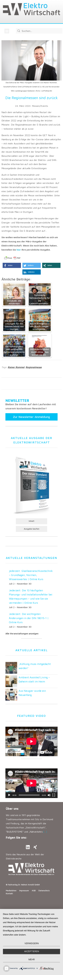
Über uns (12, 808)
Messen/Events (40, 106)
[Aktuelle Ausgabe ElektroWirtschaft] (31, 484)
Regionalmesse (34, 367)
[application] (31, 783)
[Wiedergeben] (9, 795)
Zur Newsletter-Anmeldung (31, 416)
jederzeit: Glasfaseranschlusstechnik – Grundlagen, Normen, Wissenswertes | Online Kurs (31, 575)
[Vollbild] (53, 795)
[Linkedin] (28, 847)
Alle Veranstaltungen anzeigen (21, 633)
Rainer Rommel (16, 367)
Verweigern (31, 943)
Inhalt (31, 521)
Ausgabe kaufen (31, 529)
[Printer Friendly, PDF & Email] (12, 258)
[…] (45, 831)
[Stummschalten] (49, 795)
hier (19, 249)
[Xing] (35, 847)
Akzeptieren (31, 951)
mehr (31, 959)
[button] (6, 31)
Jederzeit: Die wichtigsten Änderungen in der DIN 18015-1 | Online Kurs (28, 618)
